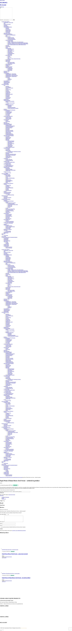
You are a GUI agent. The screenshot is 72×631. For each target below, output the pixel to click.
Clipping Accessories (11, 203)
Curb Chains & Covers (9, 315)
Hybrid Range (8, 46)
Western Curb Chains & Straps (10, 170)
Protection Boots (8, 360)
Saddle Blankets (6, 72)
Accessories (8, 136)
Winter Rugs (8, 157)
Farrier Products (6, 213)
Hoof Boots (8, 129)
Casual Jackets (8, 176)
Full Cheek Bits (8, 89)
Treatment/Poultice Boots (10, 134)
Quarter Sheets (8, 59)
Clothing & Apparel (7, 174)
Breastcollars (8, 168)
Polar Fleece (10, 79)
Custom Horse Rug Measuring (10, 262)
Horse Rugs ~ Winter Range (10, 162)
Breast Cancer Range (7, 24)
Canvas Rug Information (11, 39)
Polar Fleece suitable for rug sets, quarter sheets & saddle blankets (18, 43)
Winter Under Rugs (9, 67)
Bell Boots (7, 28)
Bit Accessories (8, 314)
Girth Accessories (8, 345)
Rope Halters (8, 121)
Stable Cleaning (8, 227)
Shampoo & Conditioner (8, 229)
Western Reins (8, 398)
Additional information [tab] (5, 497)
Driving (7, 88)
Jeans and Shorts (8, 179)
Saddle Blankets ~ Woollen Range (11, 76)
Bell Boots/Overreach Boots (10, 353)
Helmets (5, 191)
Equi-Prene (1, 495)
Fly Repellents (8, 113)
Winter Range (10, 54)
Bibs (4, 23)
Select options (4, 557)
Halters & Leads (6, 119)
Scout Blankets (6, 80)
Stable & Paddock (7, 82)
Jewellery (7, 188)
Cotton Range (10, 69)
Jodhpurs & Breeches (9, 180)
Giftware (5, 184)
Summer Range (10, 52)
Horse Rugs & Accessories (8, 261)
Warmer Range (6, 246)
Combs (7, 208)
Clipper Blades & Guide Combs (13, 204)
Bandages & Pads (8, 352)
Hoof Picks (7, 211)
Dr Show (5, 109)
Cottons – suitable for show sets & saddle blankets (15, 269)
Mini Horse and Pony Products (8, 135)
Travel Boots (8, 32)
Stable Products (6, 224)
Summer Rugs (8, 292)
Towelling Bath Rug (11, 53)
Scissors (9, 207)
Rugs (8, 57)
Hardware (7, 45)
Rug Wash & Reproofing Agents (11, 154)
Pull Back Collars (6, 71)
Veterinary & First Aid (7, 459)
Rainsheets (7, 153)
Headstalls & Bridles (9, 169)
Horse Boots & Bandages (8, 124)
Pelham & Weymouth (9, 94)
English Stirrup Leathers (9, 165)
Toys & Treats (8, 228)
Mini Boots (7, 139)
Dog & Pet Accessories (7, 197)
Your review (2, 521)
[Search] (14, 19)
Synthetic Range (6, 245)
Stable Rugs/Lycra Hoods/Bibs (10, 155)
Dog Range (5, 196)
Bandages (7, 27)
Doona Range (10, 70)
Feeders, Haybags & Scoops (10, 226)
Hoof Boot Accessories (9, 130)
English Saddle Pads (9, 159)
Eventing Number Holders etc (8, 183)
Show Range (10, 51)
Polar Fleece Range (9, 55)
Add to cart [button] (3, 581)
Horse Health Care (7, 219)
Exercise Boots (8, 29)
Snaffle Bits (8, 96)
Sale (2, 234)
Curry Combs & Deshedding (10, 436)
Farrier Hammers (8, 215)
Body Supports (8, 175)
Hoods (9, 56)
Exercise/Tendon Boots (9, 126)
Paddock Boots (8, 30)
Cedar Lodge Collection (5, 21)
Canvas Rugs (8, 149)
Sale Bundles (6, 235)
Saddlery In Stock (6, 161)
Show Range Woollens (11, 63)
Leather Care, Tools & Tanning (9, 222)
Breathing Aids (6, 99)
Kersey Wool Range (9, 474)
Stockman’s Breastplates (11, 107)
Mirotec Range (8, 150)
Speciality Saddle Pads (9, 160)
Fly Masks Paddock (9, 111)
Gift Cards (3, 233)
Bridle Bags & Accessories (10, 101)
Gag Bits (7, 90)
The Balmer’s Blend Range (8, 166)
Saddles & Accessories (7, 390)
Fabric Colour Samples (9, 40)
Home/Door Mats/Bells (9, 187)
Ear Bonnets (8, 110)
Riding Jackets (8, 181)
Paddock (5, 451)
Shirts (7, 182)
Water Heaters (6, 232)
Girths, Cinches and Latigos (8, 116)
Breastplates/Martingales (9, 104)
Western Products (6, 167)
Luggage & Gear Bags (7, 192)
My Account (3, 4)
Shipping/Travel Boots (9, 133)
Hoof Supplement (6, 123)
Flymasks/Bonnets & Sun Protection (9, 337)
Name (1, 523)
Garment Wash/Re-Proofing (10, 405)
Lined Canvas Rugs (11, 37)
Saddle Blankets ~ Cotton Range (11, 73)
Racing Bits (8, 95)
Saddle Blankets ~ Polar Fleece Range (12, 75)
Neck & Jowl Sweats (9, 152)
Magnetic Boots (8, 132)
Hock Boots (8, 128)
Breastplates (10, 105)
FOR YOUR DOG (5, 195)
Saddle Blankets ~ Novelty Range (11, 74)
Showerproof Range (11, 50)
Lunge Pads (8, 77)
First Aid (7, 220)
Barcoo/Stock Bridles (11, 330)
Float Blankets (6, 26)
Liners (7, 47)
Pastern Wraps (8, 31)
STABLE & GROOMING (6, 199)
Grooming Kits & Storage (10, 210)
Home (1, 477)
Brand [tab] (3, 498)
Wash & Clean (8, 212)
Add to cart (2, 492)
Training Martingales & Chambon (13, 108)
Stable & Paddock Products (10, 147)
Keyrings (7, 189)
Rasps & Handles (8, 218)
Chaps (7, 177)
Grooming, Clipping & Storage (9, 428)
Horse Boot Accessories (9, 131)
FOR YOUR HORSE (5, 84)
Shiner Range (8, 60)
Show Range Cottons (11, 62)
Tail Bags (7, 65)
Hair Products (8, 186)
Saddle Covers (8, 391)
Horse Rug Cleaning (7, 33)
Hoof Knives (8, 444)
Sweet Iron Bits (8, 97)
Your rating (2, 514)
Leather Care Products (9, 223)
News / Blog (4, 236)
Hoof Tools (7, 217)
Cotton (9, 78)
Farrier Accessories (9, 214)
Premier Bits (8, 322)
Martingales (9, 106)
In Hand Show (8, 92)
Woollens (7, 243)
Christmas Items (8, 185)
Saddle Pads (6, 158)
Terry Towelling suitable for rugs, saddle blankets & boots (17, 44)
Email (1, 525)
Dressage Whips (8, 172)
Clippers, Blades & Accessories (11, 202)
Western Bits (8, 98)
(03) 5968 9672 (3, 2)
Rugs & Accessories (7, 375)
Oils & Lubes (10, 206)
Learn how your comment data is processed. (19, 530)
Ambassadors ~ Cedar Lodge (8, 22)
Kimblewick (8, 93)
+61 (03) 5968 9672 (6, 618)
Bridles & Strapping (7, 100)
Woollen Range (10, 68)
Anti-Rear (7, 86)
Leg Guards (8, 114)
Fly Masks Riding (8, 112)
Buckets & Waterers (9, 225)
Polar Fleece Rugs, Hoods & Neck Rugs (14, 58)
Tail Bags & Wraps (9, 156)
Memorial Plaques (8, 190)
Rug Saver (5, 299)
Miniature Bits (8, 138)
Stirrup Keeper (6, 83)
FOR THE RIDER (5, 173)
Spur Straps (7, 421)
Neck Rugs (9, 284)
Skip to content (2, 0)
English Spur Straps (11, 194)
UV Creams (8, 115)
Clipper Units (10, 205)
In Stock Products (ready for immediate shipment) (9, 237)
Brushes (7, 201)
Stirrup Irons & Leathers (7, 164)
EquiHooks (5, 200)
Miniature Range (8, 48)
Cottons (7, 242)
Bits (4, 85)
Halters (7, 120)
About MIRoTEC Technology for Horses (14, 151)
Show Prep (5, 230)
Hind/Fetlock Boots (9, 127)
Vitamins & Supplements (10, 221)
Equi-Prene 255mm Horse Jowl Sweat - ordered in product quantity (10, 491)
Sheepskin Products (7, 81)
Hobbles (7, 103)
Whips (5, 171)
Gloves (7, 406)
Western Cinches (8, 118)
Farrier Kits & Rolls (9, 443)
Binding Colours (10, 41)
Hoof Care (5, 122)
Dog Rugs (5, 25)
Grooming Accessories (9, 209)
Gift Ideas (7, 413)
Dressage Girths (8, 117)
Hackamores (8, 91)
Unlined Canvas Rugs (11, 38)
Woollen (9, 307)
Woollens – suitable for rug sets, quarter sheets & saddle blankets (18, 42)
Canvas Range (8, 36)
